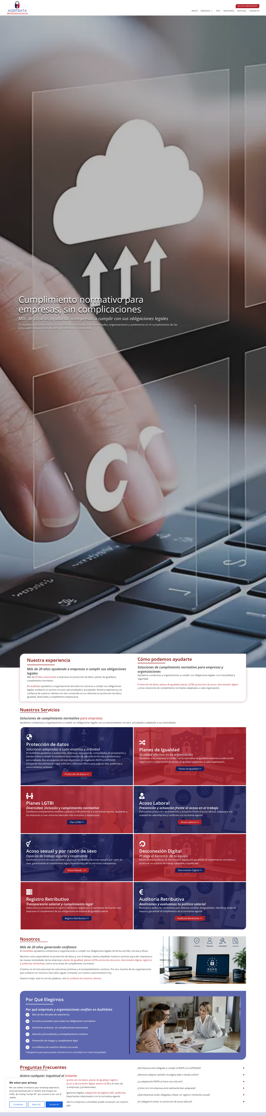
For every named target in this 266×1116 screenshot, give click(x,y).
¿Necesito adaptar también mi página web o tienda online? (191, 1074)
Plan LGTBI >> (77, 822)
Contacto (254, 10)
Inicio (195, 10)
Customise (18, 1104)
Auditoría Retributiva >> (189, 918)
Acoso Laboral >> (190, 822)
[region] (36, 1094)
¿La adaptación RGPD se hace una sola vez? (191, 1081)
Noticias (241, 10)
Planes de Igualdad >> (190, 768)
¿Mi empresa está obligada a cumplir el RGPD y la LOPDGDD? (191, 1068)
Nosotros (228, 10)
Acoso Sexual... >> (77, 870)
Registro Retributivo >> (77, 918)
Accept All (54, 1104)
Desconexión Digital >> (190, 870)
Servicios (205, 10)
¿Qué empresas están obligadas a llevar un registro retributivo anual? (191, 1094)
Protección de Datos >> (77, 774)
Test (218, 10)
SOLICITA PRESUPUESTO (247, 6)
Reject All (36, 1104)
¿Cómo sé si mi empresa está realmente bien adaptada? (191, 1088)
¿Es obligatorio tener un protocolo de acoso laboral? (191, 1101)
